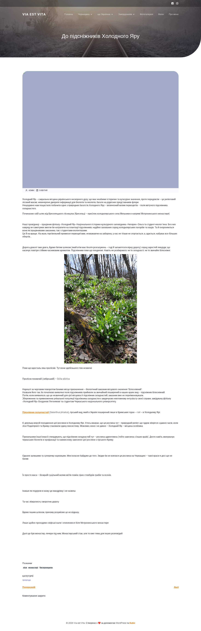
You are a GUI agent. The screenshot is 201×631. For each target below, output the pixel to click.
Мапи (161, 14)
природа (26, 580)
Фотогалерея (146, 14)
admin (31, 190)
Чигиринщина (46, 567)
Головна (68, 14)
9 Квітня (43, 190)
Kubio (132, 623)
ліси (25, 567)
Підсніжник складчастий (35, 412)
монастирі (33, 567)
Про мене (174, 14)
